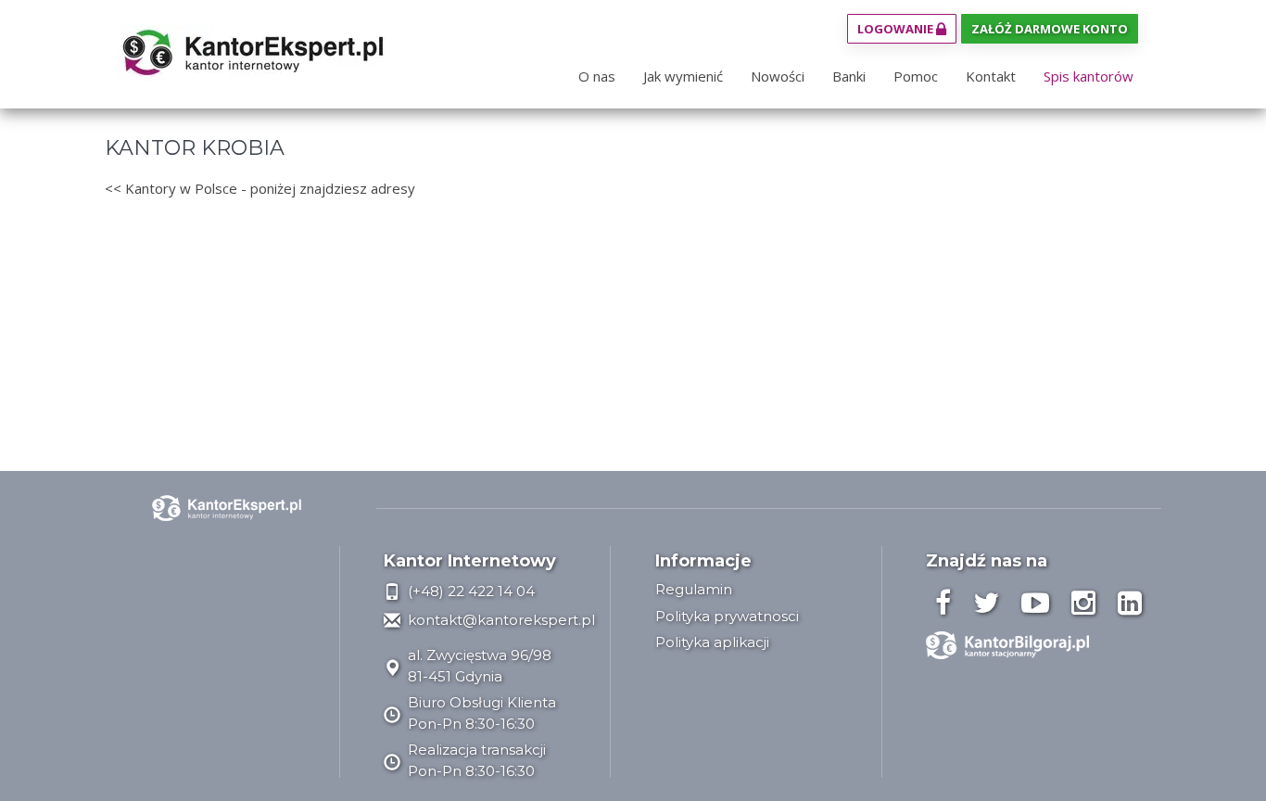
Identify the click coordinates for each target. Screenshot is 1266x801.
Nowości (777, 76)
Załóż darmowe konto (1049, 28)
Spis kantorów (1088, 76)
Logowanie (896, 28)
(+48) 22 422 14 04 (469, 591)
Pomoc (915, 76)
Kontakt (991, 76)
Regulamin (693, 589)
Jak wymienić (683, 76)
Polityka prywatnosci (727, 616)
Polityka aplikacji (712, 642)
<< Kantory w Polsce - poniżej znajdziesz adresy (260, 188)
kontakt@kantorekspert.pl (499, 620)
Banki (849, 76)
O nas (596, 76)
